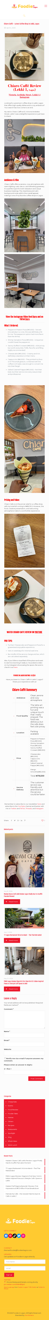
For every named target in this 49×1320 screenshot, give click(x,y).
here (15, 667)
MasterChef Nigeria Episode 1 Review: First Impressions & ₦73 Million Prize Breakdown (22, 1187)
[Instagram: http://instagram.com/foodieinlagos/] (23, 1236)
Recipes (11, 1125)
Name (7, 1031)
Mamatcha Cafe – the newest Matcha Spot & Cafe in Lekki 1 (23, 1195)
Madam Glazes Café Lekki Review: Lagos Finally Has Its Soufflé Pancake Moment (24, 1162)
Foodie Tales (13, 1114)
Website (7, 1049)
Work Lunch (12, 1145)
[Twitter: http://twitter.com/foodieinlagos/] (19, 1236)
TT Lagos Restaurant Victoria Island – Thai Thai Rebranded (23, 935)
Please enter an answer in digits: (18, 1065)
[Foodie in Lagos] (24, 6)
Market (10, 1117)
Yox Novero (29, 1315)
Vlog (9, 1137)
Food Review (13, 1110)
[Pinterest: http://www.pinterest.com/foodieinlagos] (10, 1236)
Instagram (24, 97)
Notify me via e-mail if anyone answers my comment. (23, 1060)
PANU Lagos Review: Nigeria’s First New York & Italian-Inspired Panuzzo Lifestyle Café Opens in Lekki (24, 1178)
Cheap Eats (12, 1102)
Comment (9, 1009)
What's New (12, 1141)
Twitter (13, 808)
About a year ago (9, 1296)
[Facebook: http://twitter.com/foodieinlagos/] (6, 1236)
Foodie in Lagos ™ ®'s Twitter (27, 1296)
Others (10, 1121)
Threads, (28, 808)
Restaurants (12, 1129)
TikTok (22, 808)
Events (10, 1106)
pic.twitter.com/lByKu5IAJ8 (14, 1293)
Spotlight (11, 1133)
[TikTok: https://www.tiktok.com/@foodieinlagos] (14, 1236)
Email (7, 1040)
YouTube (21, 806)
